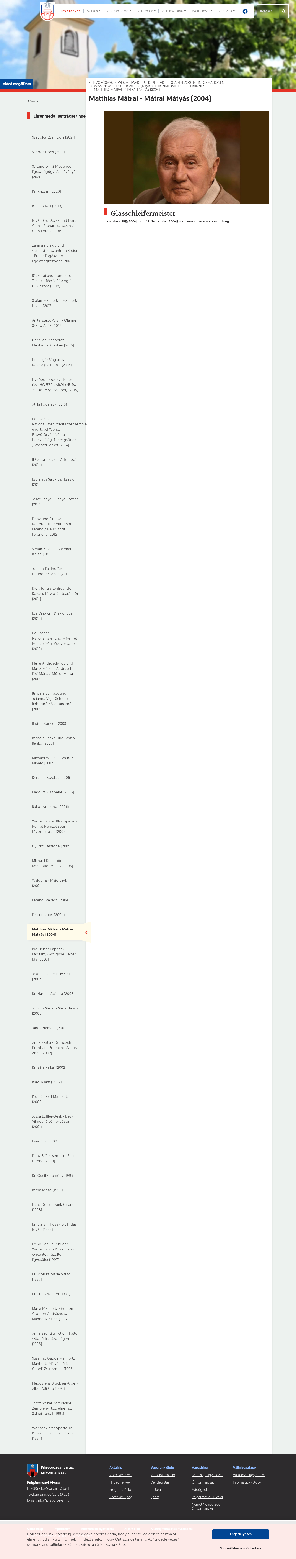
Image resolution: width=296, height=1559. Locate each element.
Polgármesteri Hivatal (207, 1497)
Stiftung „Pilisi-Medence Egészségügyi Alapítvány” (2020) (53, 172)
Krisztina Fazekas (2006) (52, 778)
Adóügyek (199, 1490)
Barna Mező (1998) (47, 1190)
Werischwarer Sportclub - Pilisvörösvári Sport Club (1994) (53, 1434)
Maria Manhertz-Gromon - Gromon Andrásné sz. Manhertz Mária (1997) (54, 1314)
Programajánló (120, 1490)
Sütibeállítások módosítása (240, 1548)
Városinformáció (163, 1475)
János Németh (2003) (50, 1028)
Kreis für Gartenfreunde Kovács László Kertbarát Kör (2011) (55, 594)
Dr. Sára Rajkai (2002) (49, 1068)
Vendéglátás (160, 1482)
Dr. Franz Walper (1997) (51, 1294)
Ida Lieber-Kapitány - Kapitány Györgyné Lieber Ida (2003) (54, 955)
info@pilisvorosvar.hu (53, 1500)
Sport (155, 1497)
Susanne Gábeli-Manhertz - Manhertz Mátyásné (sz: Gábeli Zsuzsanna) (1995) (54, 1364)
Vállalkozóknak (172, 11)
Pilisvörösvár (101, 83)
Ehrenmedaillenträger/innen (180, 86)
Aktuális (92, 11)
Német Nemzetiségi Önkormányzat (206, 1507)
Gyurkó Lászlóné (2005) (52, 846)
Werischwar (201, 11)
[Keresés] (284, 11)
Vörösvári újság (120, 1497)
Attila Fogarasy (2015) (49, 405)
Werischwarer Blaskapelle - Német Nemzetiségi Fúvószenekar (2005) (54, 827)
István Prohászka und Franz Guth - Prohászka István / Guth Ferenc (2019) (54, 226)
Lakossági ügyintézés (207, 1475)
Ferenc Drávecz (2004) (51, 900)
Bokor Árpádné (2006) (50, 807)
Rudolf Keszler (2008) (50, 724)
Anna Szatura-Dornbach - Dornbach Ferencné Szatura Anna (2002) (55, 1048)
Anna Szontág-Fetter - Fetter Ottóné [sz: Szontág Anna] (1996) (55, 1339)
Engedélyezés (241, 1534)
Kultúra (156, 1490)
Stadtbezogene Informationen (197, 83)
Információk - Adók (247, 1482)
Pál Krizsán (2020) (46, 192)
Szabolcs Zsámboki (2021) (53, 137)
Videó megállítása (17, 84)
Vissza (34, 101)
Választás (225, 11)
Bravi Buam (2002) (47, 1082)
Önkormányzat (203, 1482)
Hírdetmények (119, 1482)
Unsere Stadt (155, 83)
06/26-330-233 (58, 1495)
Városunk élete (117, 11)
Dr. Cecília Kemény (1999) (53, 1176)
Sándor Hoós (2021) (48, 152)
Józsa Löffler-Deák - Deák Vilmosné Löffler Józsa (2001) (52, 1122)
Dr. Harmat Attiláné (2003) (53, 994)
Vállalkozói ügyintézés (249, 1475)
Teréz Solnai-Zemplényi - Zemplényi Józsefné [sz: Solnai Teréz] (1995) (52, 1409)
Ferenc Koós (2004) (48, 915)
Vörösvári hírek (120, 1475)
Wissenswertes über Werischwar (122, 86)
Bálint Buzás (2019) (47, 206)
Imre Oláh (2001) (46, 1141)
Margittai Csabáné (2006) (53, 792)
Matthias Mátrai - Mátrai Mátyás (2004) (127, 90)
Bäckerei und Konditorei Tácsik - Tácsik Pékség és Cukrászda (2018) (52, 281)
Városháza (145, 11)
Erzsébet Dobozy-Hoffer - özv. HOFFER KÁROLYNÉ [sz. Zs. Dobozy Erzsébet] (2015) (55, 385)
